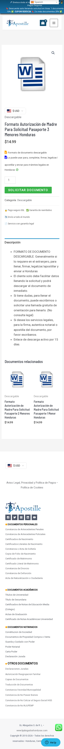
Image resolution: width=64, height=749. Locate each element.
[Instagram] (21, 517)
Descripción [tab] (12, 242)
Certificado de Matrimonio (18, 558)
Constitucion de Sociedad (18, 632)
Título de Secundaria (15, 599)
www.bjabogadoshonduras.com (32, 730)
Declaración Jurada (15, 656)
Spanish (38, 2)
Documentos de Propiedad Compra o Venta (27, 637)
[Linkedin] (28, 517)
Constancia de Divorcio (17, 568)
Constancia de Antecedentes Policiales (25, 534)
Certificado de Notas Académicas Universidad (29, 619)
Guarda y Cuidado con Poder (20, 641)
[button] (53, 53)
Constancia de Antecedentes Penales (24, 529)
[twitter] (14, 517)
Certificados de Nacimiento (19, 539)
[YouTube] (34, 517)
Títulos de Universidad (16, 594)
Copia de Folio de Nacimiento (20, 553)
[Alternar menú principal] (54, 23)
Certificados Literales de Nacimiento (23, 544)
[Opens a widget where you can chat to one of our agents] (50, 742)
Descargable (13, 117)
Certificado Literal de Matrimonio (22, 563)
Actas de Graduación (16, 614)
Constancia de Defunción (18, 573)
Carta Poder (11, 651)
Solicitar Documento (28, 190)
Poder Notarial (12, 646)
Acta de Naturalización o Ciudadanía (24, 578)
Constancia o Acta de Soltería (20, 549)
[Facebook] (8, 517)
